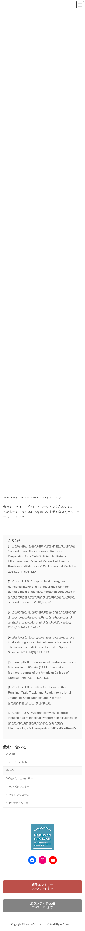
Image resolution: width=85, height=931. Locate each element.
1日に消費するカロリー (20, 803)
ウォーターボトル (16, 761)
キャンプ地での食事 (17, 786)
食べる (10, 770)
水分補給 (11, 753)
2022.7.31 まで (42, 905)
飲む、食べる (15, 747)
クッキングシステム (17, 794)
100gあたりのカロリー (19, 778)
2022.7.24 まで (42, 886)
